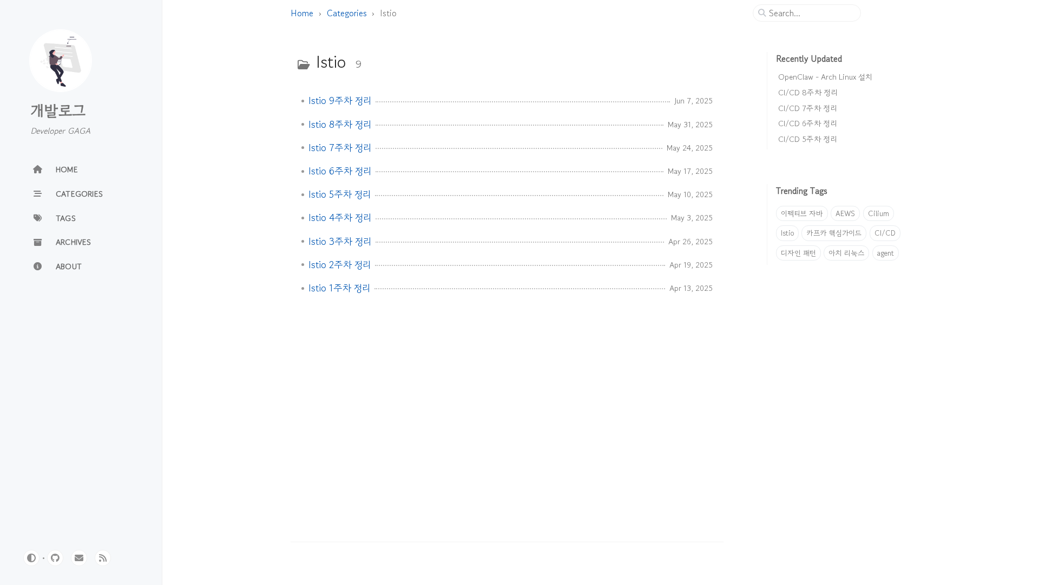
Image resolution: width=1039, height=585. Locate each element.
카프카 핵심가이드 (834, 232)
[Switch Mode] (31, 558)
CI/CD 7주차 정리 (807, 108)
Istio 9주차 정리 (339, 100)
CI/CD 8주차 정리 (807, 92)
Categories (347, 13)
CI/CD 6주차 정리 (807, 123)
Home (302, 13)
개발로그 (58, 110)
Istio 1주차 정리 (339, 288)
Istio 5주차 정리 (339, 194)
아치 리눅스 (846, 253)
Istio (787, 232)
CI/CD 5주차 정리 (807, 139)
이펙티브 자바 (802, 213)
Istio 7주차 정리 (339, 147)
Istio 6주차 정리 (339, 171)
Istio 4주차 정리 (339, 217)
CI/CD (885, 232)
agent (885, 253)
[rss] (102, 558)
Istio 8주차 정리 (339, 124)
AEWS (845, 213)
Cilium (878, 213)
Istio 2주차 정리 (339, 264)
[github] (55, 558)
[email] (79, 558)
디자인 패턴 (798, 253)
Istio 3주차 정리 (339, 241)
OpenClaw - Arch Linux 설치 (825, 76)
